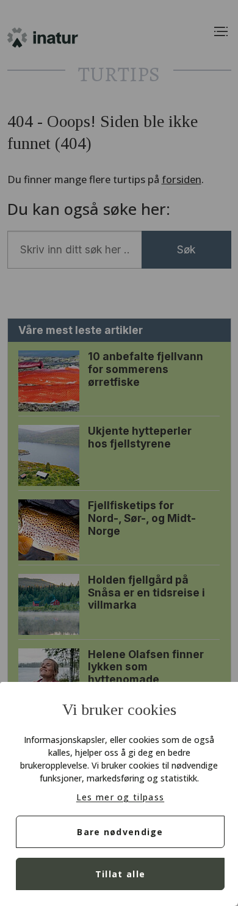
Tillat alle (120, 874)
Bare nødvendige (120, 832)
